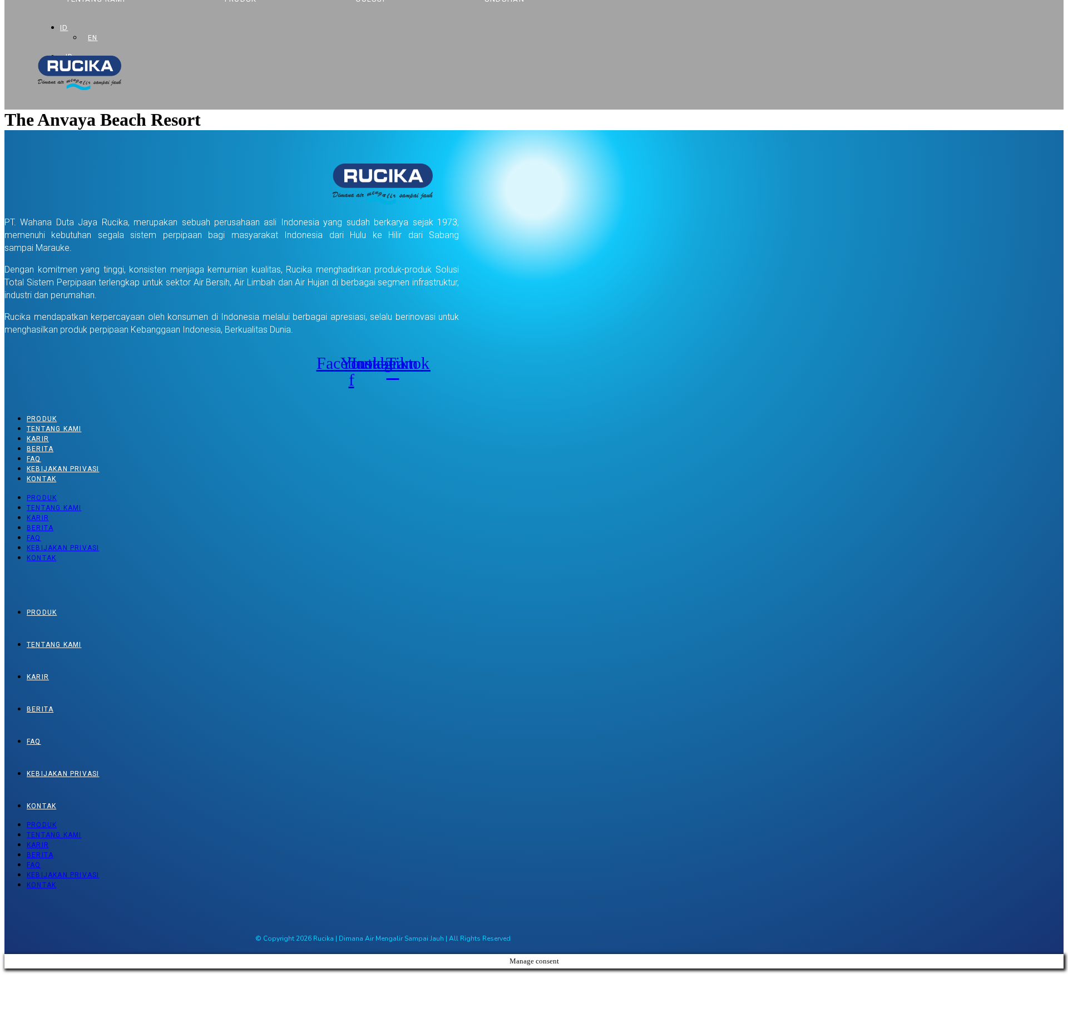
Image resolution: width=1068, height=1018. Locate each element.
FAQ (34, 459)
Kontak (41, 479)
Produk (42, 419)
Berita (40, 449)
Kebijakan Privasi (63, 469)
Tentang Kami (54, 429)
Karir (38, 439)
